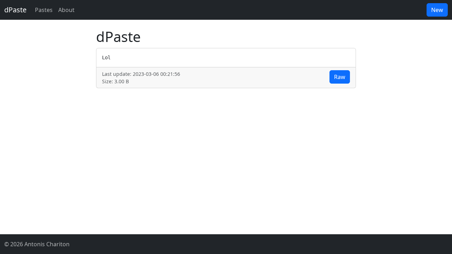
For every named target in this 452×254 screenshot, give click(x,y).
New (437, 10)
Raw (339, 77)
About (66, 10)
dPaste (15, 9)
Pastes (44, 10)
